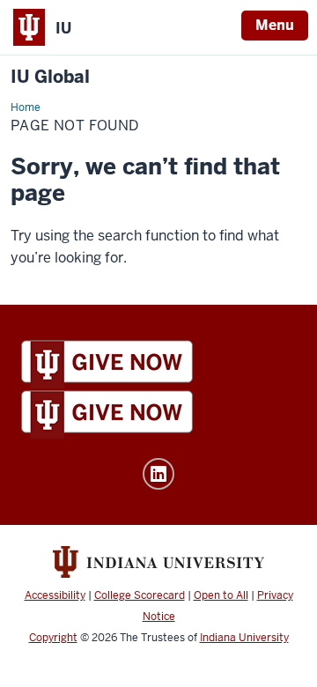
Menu (274, 25)
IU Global (50, 77)
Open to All (221, 595)
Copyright (53, 638)
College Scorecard (139, 595)
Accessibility (55, 595)
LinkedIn (158, 474)
